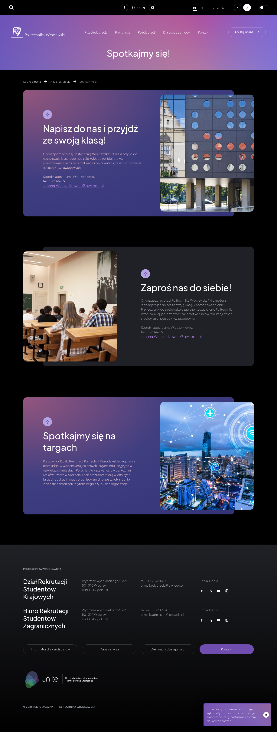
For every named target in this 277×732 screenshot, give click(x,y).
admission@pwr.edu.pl (167, 615)
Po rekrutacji (147, 32)
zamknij (266, 715)
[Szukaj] (11, 7)
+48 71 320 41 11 (156, 581)
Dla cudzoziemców (177, 32)
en (201, 8)
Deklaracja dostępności (168, 649)
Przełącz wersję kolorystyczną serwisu (264, 7)
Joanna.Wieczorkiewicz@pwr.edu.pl (73, 185)
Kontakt (203, 32)
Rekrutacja (122, 32)
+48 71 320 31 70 (156, 610)
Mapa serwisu (109, 649)
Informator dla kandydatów (50, 649)
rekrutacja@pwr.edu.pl (167, 585)
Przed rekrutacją (96, 32)
